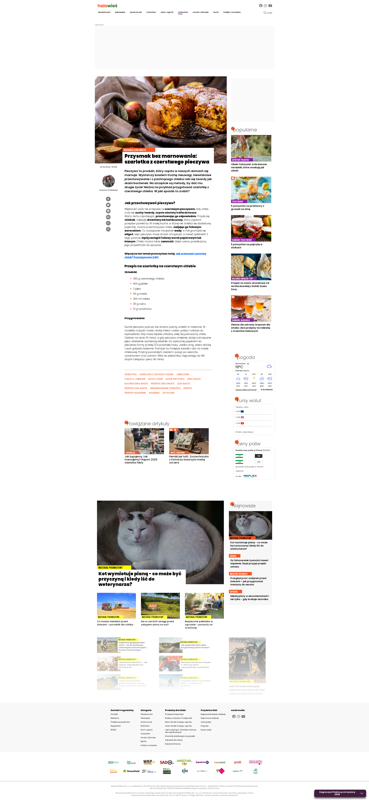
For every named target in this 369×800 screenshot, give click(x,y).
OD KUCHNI (168, 392)
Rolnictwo (151, 12)
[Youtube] (270, 5)
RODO (113, 730)
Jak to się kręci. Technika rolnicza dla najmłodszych (180, 731)
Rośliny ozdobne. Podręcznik (178, 718)
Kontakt (114, 714)
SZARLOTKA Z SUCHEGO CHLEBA (156, 374)
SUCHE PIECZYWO (174, 378)
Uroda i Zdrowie (200, 12)
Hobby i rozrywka (232, 12)
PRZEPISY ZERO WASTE (162, 383)
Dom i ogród (167, 12)
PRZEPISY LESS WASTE (136, 388)
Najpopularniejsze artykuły (213, 714)
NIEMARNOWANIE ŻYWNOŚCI (165, 388)
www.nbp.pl (247, 432)
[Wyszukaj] (267, 12)
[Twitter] (108, 205)
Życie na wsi (136, 12)
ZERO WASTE (194, 378)
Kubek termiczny (173, 744)
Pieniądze (120, 12)
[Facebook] (261, 5)
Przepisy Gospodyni (174, 714)
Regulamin (116, 726)
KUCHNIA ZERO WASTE (136, 383)
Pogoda (204, 726)
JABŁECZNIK (182, 374)
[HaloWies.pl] (107, 5)
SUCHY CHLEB (155, 378)
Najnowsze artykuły (210, 718)
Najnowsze (244, 506)
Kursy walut (206, 729)
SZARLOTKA (131, 374)
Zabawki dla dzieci (174, 740)
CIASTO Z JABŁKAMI (135, 378)
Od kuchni (183, 12)
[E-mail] (108, 217)
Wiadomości (104, 12)
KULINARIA (154, 392)
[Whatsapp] (108, 223)
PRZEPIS (187, 388)
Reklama (115, 718)
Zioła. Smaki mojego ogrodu (178, 726)
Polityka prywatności (120, 722)
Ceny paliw (206, 722)
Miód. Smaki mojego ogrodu (178, 722)
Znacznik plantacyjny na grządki (180, 736)
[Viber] (108, 229)
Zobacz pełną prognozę (246, 389)
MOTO (216, 12)
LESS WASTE (183, 383)
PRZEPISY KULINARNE (135, 392)
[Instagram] (265, 5)
